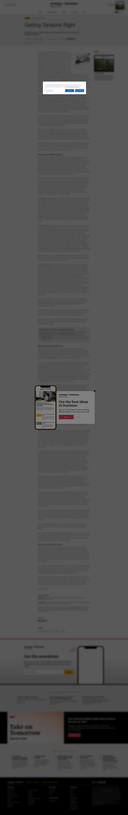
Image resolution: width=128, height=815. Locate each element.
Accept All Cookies (79, 90)
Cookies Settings (49, 90)
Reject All (69, 90)
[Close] (84, 83)
